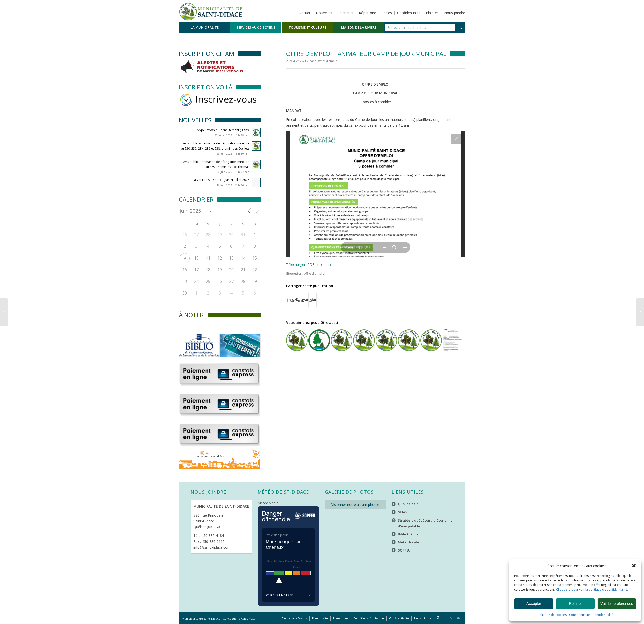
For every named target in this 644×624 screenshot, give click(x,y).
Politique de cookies (552, 615)
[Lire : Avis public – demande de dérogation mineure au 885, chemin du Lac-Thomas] (256, 164)
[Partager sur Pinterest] (296, 300)
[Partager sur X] (290, 300)
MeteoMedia (268, 503)
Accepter (533, 603)
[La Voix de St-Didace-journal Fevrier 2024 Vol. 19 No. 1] (4, 312)
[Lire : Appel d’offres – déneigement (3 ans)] (256, 132)
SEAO (402, 512)
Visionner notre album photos (355, 504)
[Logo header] (211, 11)
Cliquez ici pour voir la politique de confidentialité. (592, 589)
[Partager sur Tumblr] (303, 300)
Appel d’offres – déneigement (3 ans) (223, 130)
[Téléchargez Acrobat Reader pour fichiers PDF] (438, 618)
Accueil (305, 12)
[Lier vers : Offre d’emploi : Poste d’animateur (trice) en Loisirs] (319, 340)
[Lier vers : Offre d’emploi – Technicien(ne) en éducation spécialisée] (386, 340)
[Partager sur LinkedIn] (300, 300)
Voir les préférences (616, 603)
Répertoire (367, 12)
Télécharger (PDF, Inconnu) (308, 264)
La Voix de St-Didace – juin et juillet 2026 (221, 180)
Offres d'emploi (327, 61)
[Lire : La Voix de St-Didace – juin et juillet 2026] (256, 182)
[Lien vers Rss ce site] (451, 618)
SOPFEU (404, 550)
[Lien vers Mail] (458, 618)
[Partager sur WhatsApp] (293, 300)
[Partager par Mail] (314, 300)
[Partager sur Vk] (306, 300)
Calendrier (345, 12)
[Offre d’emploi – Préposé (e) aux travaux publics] (640, 312)
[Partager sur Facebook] (287, 300)
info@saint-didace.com (212, 547)
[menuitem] (204, 27)
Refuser (575, 603)
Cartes (386, 12)
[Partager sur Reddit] (311, 300)
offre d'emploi (314, 273)
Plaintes (432, 12)
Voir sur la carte (279, 595)
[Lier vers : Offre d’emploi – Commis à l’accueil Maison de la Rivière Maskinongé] (409, 340)
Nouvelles (324, 12)
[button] (633, 565)
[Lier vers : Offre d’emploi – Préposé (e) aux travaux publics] (341, 340)
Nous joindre (454, 12)
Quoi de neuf (408, 504)
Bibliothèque (408, 534)
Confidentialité (579, 615)
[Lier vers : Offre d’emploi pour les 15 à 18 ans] (453, 340)
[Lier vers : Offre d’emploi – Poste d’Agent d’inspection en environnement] (364, 340)
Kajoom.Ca (248, 618)
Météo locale (408, 542)
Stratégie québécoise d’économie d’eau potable (425, 523)
